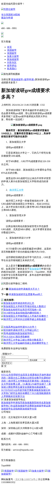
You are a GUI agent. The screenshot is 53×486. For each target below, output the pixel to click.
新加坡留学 (13, 59)
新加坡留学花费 (23, 405)
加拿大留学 (13, 56)
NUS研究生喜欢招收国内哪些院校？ (22, 313)
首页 (9, 47)
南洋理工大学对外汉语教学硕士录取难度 (25, 319)
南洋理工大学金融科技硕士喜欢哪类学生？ (26, 343)
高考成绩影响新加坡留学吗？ (19, 333)
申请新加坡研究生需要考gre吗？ (26, 294)
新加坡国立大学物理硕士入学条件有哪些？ (26, 316)
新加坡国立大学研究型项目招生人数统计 (25, 306)
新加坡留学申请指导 (11, 402)
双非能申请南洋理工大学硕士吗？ (21, 330)
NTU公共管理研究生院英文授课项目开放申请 (25, 374)
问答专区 (11, 62)
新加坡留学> (17, 79)
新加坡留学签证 (40, 405)
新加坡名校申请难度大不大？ (24, 289)
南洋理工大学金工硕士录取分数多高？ (24, 340)
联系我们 (11, 68)
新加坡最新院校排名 (33, 402)
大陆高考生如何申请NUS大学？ (20, 327)
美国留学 (11, 50)
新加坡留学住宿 (28, 409)
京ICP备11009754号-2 (26, 479)
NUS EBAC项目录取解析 (17, 336)
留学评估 (11, 65)
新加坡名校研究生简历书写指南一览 (22, 309)
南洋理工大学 (16, 190)
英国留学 (11, 53)
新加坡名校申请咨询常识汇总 (19, 303)
